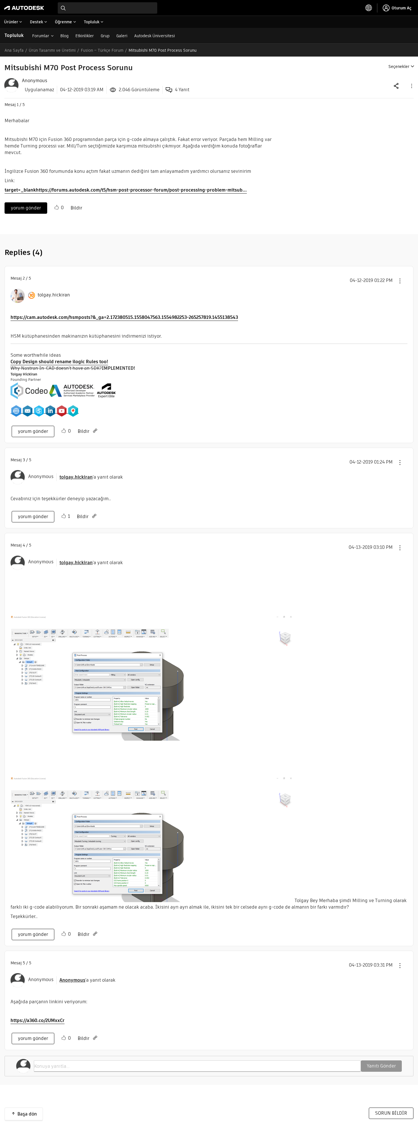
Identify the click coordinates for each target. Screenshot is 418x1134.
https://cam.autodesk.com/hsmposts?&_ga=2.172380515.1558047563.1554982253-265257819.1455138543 (124, 317)
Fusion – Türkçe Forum (102, 50)
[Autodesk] (24, 8)
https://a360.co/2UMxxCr (38, 1020)
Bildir (76, 208)
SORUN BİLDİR (391, 1113)
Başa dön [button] (27, 1114)
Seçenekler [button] (398, 66)
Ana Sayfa (14, 50)
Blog (64, 36)
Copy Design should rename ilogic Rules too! (59, 361)
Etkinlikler (84, 36)
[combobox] (107, 8)
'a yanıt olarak (91, 477)
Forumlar (40, 36)
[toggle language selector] (369, 8)
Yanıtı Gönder (381, 1066)
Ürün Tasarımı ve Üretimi (52, 50)
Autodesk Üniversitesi (154, 36)
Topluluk (14, 35)
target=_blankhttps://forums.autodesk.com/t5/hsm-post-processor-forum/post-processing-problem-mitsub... (126, 190)
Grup (105, 36)
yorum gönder (26, 208)
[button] (411, 85)
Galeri (121, 36)
